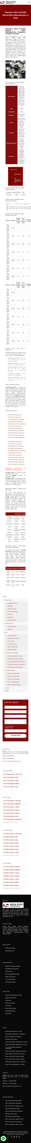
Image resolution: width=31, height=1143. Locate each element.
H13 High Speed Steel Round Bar (15, 667)
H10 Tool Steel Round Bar (14, 673)
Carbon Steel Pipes (12, 620)
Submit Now (15, 735)
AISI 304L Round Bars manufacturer (16, 433)
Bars (6, 632)
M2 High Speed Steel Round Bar (15, 656)
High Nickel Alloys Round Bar (13, 966)
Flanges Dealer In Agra (11, 1039)
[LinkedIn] (17, 1136)
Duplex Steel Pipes (12, 608)
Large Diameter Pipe (12, 603)
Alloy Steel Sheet (9, 950)
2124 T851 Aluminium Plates (12, 1116)
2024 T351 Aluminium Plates (12, 1108)
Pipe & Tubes (8, 600)
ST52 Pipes (10, 614)
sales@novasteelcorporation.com (17, 181)
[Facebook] (12, 1136)
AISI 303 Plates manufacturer (15, 417)
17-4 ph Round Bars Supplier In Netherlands (13, 1047)
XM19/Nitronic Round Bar (13, 638)
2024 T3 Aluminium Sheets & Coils (14, 1106)
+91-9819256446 (10, 755)
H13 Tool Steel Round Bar (14, 679)
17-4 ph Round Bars (12, 644)
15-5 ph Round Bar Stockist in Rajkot (14, 1059)
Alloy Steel (10, 629)
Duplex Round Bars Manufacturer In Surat (16, 1044)
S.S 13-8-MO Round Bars (14, 40)
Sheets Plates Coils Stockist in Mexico (15, 1053)
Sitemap (22, 1134)
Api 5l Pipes (10, 617)
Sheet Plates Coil (9, 623)
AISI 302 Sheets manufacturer (15, 414)
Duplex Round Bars (12, 649)
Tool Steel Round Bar (10, 670)
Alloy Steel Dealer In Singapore (13, 1036)
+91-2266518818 (10, 758)
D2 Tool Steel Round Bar (13, 682)
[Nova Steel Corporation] (8, 2)
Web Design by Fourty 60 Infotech (16, 1133)
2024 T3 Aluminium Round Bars (13, 1103)
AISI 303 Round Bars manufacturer (16, 419)
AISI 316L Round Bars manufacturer (16, 437)
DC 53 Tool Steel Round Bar (14, 684)
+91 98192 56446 (12, 1080)
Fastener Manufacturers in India (13, 1031)
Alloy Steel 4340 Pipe (13, 611)
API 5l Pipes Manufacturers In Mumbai (15, 1061)
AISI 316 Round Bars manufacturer (16, 435)
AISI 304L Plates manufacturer (15, 428)
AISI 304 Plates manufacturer (15, 426)
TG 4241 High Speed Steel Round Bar (16, 661)
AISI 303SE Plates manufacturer (15, 421)
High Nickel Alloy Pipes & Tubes (13, 995)
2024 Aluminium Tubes (11, 1113)
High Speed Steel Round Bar (11, 652)
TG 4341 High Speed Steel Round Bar (16, 664)
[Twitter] (14, 1136)
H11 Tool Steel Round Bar (13, 676)
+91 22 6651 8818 (12, 1083)
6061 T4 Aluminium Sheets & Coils (14, 1119)
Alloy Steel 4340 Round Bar (12, 974)
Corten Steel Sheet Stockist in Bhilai (14, 1056)
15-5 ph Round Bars (12, 635)
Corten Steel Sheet (12, 626)
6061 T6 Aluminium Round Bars (13, 1121)
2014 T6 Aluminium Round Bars (13, 1100)
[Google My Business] (19, 1136)
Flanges (7, 690)
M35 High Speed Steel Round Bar (15, 658)
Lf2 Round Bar (11, 641)
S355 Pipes (10, 606)
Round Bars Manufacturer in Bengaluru (15, 1034)
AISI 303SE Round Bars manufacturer (16, 423)
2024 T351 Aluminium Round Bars (14, 1111)
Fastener (7, 688)
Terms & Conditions (15, 1134)
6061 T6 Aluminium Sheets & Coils (14, 1124)
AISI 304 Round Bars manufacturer (16, 430)
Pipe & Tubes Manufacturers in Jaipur (15, 1064)
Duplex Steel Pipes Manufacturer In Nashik (16, 1042)
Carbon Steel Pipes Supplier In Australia (15, 1051)
